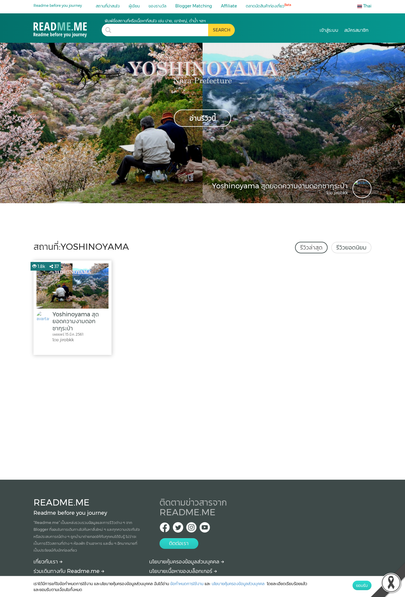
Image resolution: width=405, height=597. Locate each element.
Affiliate (229, 6)
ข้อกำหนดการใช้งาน (186, 583)
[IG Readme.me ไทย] (191, 529)
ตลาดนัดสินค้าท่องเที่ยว (268, 6)
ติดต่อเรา (179, 543)
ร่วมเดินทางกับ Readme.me (67, 571)
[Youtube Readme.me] (205, 529)
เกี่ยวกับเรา (46, 561)
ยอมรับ (362, 585)
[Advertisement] (202, 415)
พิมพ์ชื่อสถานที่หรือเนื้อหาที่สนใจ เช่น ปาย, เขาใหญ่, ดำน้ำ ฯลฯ (155, 20)
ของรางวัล (157, 6)
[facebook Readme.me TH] (165, 529)
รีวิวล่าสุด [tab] (311, 247)
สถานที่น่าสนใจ (108, 6)
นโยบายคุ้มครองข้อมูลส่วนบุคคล (185, 561)
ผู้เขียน (134, 6)
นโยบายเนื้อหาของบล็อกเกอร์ (181, 571)
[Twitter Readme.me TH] (178, 529)
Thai (366, 6)
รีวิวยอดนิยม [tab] (351, 247)
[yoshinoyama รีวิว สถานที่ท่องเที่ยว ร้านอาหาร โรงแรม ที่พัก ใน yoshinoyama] (68, 28)
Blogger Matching (193, 6)
